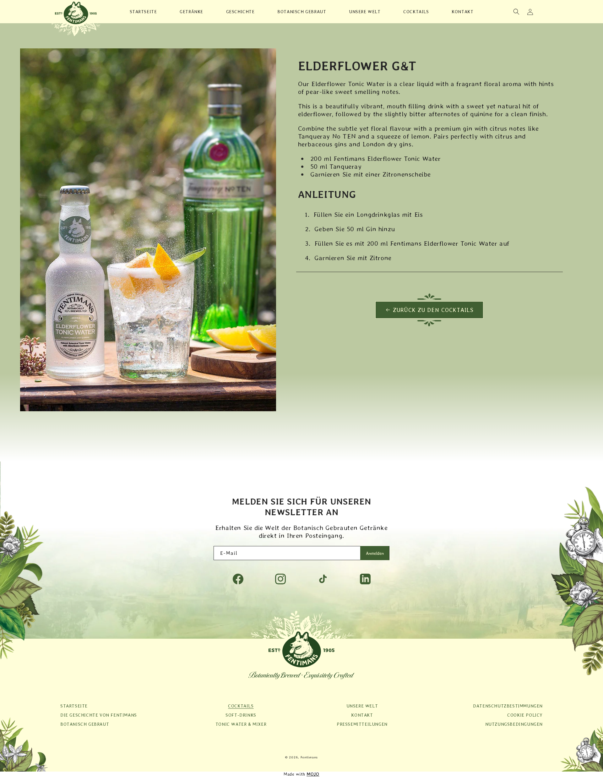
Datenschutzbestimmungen (508, 705)
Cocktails (240, 705)
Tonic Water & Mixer (240, 724)
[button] (516, 12)
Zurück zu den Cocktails (433, 310)
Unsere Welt (362, 705)
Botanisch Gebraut (84, 724)
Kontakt (362, 715)
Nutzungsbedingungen (514, 724)
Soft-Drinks (240, 715)
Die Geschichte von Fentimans (98, 715)
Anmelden (375, 553)
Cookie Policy (525, 715)
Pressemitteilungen (362, 724)
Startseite (74, 705)
